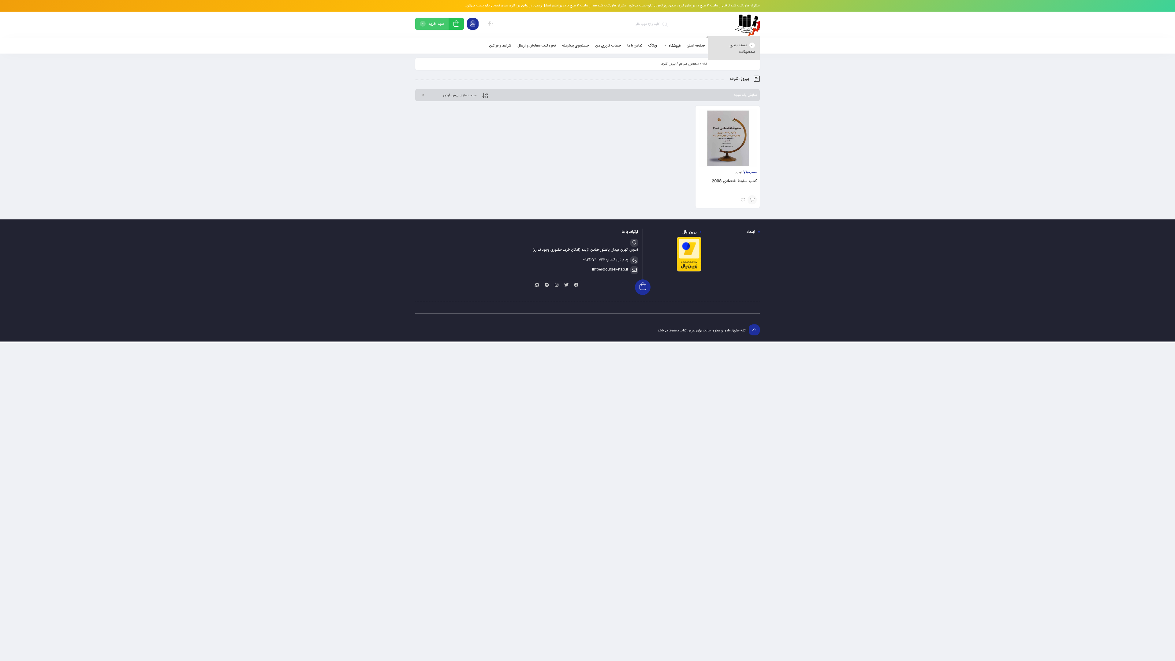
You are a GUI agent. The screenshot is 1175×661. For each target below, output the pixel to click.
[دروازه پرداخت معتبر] (689, 271)
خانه (705, 64)
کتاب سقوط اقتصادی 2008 (734, 181)
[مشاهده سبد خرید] (456, 24)
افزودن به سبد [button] (752, 199)
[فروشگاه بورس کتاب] (747, 25)
